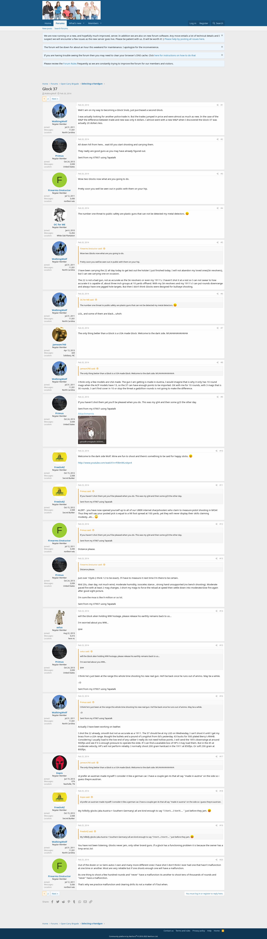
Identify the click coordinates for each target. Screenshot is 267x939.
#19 (221, 825)
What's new (75, 23)
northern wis (69, 201)
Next (54, 98)
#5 (222, 242)
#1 (222, 105)
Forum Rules (70, 63)
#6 (222, 293)
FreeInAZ (59, 467)
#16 (221, 696)
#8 (222, 362)
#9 (222, 397)
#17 (221, 756)
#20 (221, 859)
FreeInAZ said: (86, 831)
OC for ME (59, 224)
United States (69, 166)
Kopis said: (85, 797)
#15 (221, 645)
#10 (221, 450)
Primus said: (85, 491)
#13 (221, 558)
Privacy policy (199, 930)
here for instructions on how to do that (175, 55)
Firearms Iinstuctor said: (91, 248)
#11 (221, 485)
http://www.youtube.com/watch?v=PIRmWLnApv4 (105, 462)
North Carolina (68, 132)
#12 (221, 524)
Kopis (59, 772)
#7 (222, 328)
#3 (222, 173)
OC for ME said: (87, 299)
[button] (84, 23)
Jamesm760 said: (87, 368)
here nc (71, 638)
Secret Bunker (69, 478)
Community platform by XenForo (133, 936)
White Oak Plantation (66, 235)
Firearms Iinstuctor (59, 190)
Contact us (169, 930)
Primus (59, 155)
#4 (222, 208)
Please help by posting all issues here (184, 38)
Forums (60, 23)
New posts (47, 28)
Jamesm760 (59, 344)
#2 (222, 139)
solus (59, 627)
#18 (221, 791)
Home (48, 23)
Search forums (61, 28)
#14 (221, 611)
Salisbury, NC (69, 355)
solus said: (84, 651)
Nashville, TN (69, 784)
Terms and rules (183, 930)
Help (209, 930)
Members (93, 23)
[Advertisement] (98, 75)
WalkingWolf (50, 93)
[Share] (218, 105)
